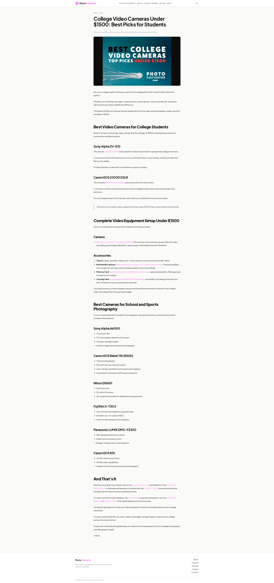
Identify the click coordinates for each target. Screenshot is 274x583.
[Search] (197, 3)
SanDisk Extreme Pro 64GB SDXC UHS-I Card (129, 272)
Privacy (195, 569)
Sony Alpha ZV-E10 (140, 485)
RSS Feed (195, 566)
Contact (195, 572)
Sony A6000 (133, 498)
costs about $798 (111, 151)
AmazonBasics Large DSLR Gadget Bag (127, 279)
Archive (195, 563)
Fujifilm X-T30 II (150, 488)
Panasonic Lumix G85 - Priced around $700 (114, 242)
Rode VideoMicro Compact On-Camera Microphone (138, 264)
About (196, 559)
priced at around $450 (115, 182)
